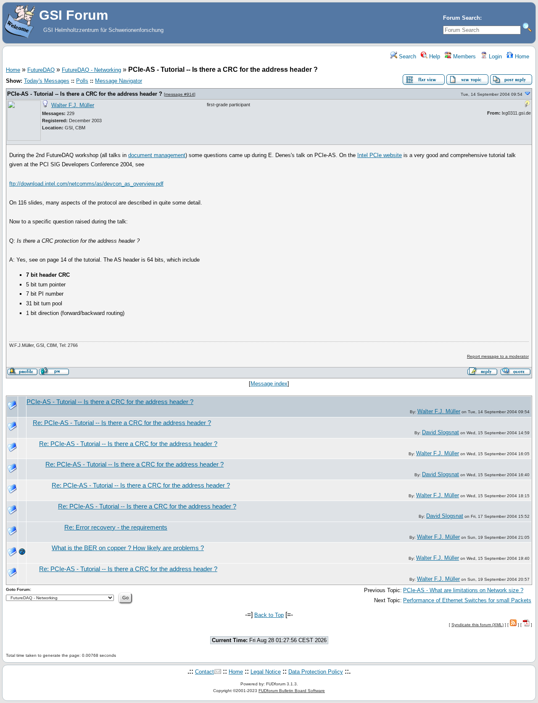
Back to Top (269, 615)
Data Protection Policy (315, 672)
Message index (269, 383)
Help (433, 56)
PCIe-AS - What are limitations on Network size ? (463, 590)
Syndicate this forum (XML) (477, 624)
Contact (204, 672)
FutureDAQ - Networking (91, 70)
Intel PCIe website (379, 155)
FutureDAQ (41, 70)
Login (494, 56)
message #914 (179, 94)
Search (406, 56)
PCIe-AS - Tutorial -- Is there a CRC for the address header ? (84, 94)
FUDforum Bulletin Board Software (291, 690)
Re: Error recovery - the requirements (115, 527)
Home (521, 56)
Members (463, 56)
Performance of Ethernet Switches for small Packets (467, 600)
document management (156, 155)
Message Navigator (118, 81)
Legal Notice (266, 672)
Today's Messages (46, 81)
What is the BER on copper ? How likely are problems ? (128, 548)
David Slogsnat (440, 432)
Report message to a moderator (498, 356)
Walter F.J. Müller (72, 105)
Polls (82, 81)
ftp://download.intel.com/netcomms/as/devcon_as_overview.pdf (86, 184)
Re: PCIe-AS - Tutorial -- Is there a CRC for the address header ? (122, 423)
